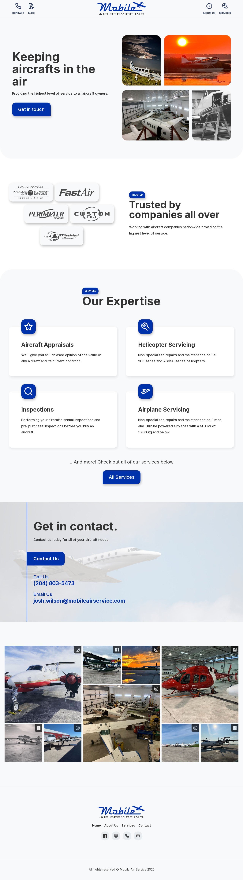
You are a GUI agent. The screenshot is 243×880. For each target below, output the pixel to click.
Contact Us (46, 558)
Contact (18, 13)
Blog (31, 13)
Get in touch (31, 109)
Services (225, 13)
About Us (209, 13)
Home (96, 825)
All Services (121, 477)
